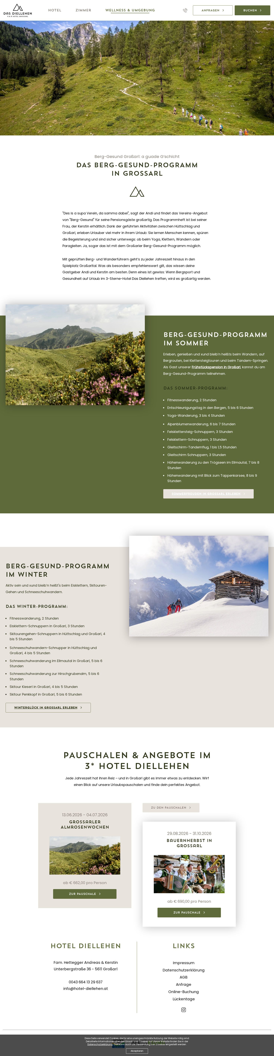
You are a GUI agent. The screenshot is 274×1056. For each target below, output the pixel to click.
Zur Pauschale (82, 894)
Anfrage (183, 984)
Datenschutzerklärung (184, 970)
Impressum (183, 962)
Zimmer (83, 10)
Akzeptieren (137, 1050)
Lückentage (184, 999)
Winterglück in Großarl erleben (45, 707)
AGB (184, 977)
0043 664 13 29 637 (86, 982)
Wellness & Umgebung (130, 10)
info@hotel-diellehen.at (85, 988)
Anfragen (210, 10)
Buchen (250, 10)
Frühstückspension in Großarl (216, 367)
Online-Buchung (183, 991)
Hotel (54, 10)
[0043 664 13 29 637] (185, 10)
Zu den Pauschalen (168, 807)
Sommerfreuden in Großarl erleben (206, 493)
